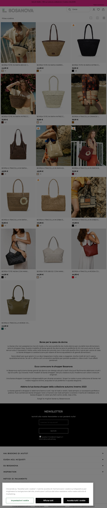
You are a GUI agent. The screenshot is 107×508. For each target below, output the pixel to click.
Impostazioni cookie (20, 500)
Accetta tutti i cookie (76, 500)
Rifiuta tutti (48, 500)
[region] (47, 494)
